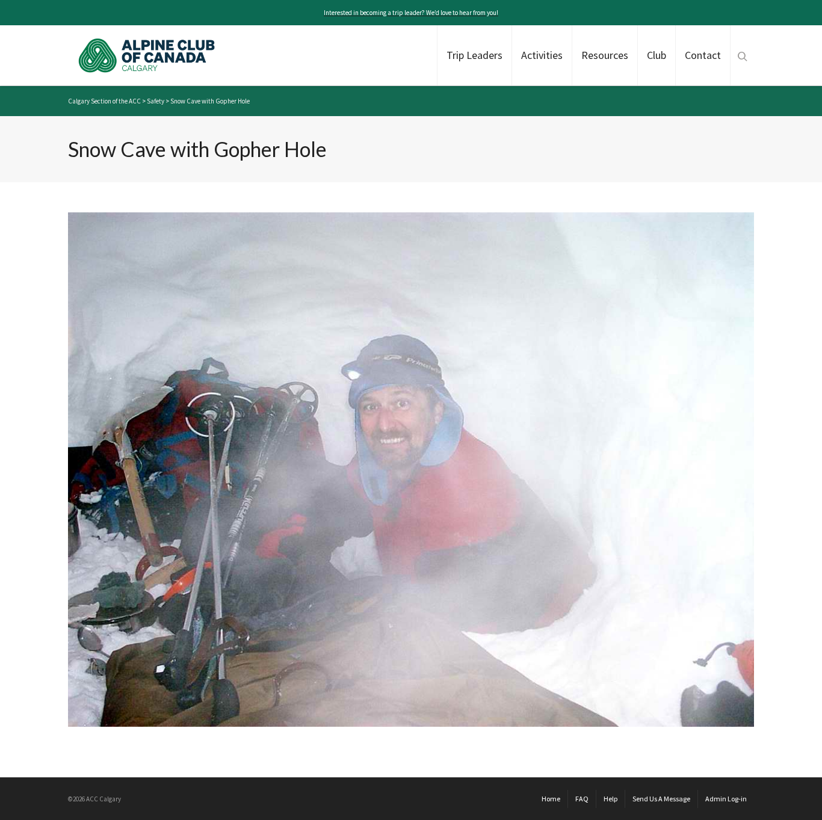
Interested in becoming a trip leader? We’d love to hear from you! (411, 12)
